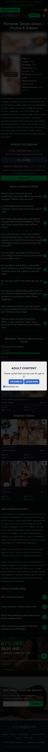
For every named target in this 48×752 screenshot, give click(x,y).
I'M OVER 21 (16, 382)
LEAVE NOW (32, 382)
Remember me (11, 386)
